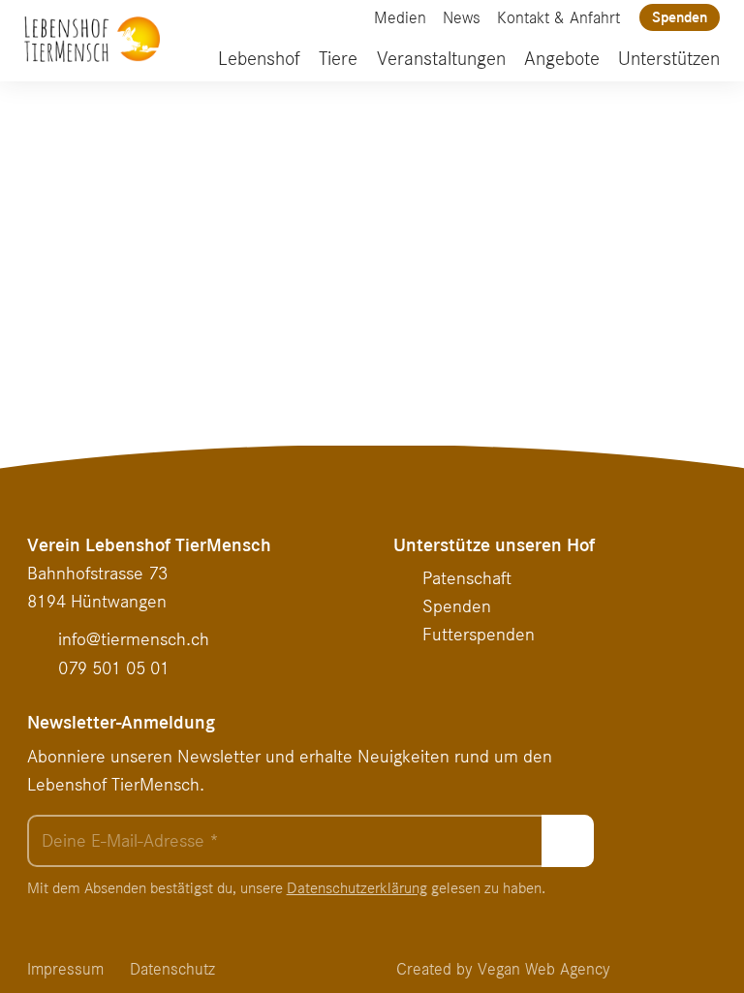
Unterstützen (669, 59)
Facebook (320, 18)
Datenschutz (172, 968)
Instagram (350, 18)
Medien (400, 18)
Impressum (65, 968)
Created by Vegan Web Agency (503, 968)
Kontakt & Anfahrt (558, 18)
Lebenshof (259, 59)
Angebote (562, 59)
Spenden (679, 17)
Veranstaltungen (441, 59)
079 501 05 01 (114, 668)
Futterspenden (478, 634)
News (461, 18)
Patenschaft (467, 578)
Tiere (338, 59)
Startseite (532, 330)
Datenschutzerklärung (357, 888)
